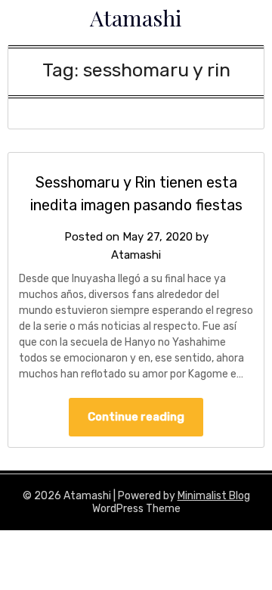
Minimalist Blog (214, 495)
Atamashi (136, 17)
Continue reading (136, 417)
